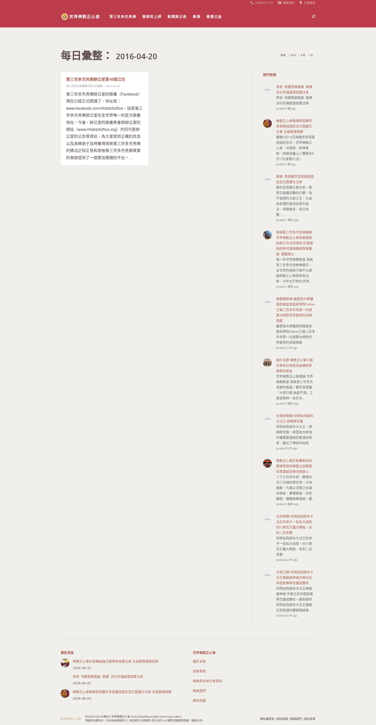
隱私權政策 (267, 719)
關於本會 (199, 661)
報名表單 (309, 719)
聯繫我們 (288, 3)
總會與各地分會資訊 (207, 681)
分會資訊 (309, 3)
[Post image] (65, 663)
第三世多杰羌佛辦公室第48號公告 (95, 79)
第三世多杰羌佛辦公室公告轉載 (84, 86)
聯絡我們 (199, 690)
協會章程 (199, 671)
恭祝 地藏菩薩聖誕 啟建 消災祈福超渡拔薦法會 (108, 676)
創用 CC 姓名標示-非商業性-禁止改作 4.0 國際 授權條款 (151, 720)
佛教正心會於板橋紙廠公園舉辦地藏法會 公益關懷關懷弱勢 (115, 661)
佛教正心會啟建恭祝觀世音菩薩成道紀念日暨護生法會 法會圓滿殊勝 (122, 692)
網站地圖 (199, 700)
